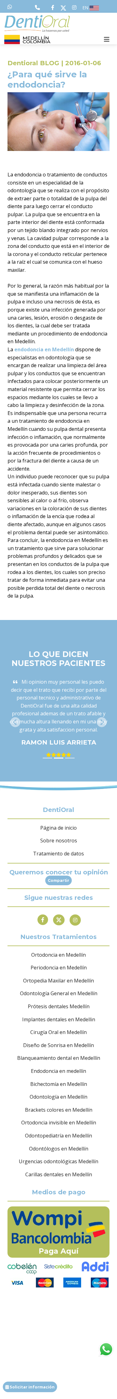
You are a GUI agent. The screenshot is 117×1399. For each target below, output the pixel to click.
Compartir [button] (58, 880)
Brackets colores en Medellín (58, 1109)
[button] (15, 722)
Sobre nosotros (58, 840)
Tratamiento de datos (58, 853)
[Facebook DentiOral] (54, 7)
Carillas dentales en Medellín (58, 1174)
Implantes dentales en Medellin (58, 1019)
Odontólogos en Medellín (58, 1148)
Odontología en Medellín (58, 1096)
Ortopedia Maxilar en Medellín (58, 980)
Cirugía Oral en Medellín (58, 1032)
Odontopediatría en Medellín (58, 1135)
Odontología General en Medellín (58, 993)
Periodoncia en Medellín (59, 967)
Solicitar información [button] (32, 1387)
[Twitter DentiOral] (65, 7)
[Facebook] (42, 919)
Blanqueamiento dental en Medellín (58, 1058)
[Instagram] (75, 920)
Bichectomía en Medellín (58, 1084)
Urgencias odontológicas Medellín (58, 1161)
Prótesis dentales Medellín (59, 1006)
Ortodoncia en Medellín (58, 954)
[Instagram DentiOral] (74, 7)
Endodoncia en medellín (58, 1071)
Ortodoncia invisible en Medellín (58, 1122)
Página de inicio (58, 827)
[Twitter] (59, 920)
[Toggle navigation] (106, 39)
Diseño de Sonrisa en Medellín (58, 1045)
